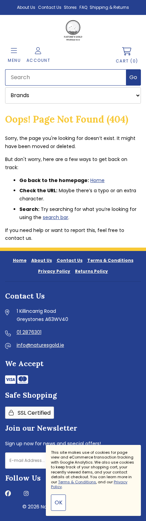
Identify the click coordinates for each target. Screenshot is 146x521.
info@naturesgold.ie (40, 345)
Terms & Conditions (110, 260)
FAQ (83, 7)
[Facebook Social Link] (8, 494)
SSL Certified (33, 413)
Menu (14, 60)
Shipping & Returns (109, 7)
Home (97, 180)
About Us (26, 7)
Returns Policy (91, 271)
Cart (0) (127, 61)
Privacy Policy (54, 271)
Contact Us (49, 7)
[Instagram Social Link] (26, 494)
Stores (70, 7)
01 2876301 (29, 332)
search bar (55, 217)
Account (38, 60)
